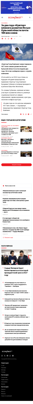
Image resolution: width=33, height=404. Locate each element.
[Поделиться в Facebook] (2, 38)
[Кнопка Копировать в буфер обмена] (14, 38)
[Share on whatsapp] (8, 38)
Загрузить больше (16, 164)
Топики (3, 372)
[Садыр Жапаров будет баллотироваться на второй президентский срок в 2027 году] (16, 257)
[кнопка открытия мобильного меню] (2, 17)
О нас (2, 365)
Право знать (4, 379)
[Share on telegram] (11, 38)
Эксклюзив (4, 126)
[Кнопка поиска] (30, 18)
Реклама (3, 367)
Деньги (3, 389)
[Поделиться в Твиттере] (5, 38)
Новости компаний (6, 396)
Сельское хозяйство (6, 125)
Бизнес (3, 384)
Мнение (3, 393)
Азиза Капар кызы (5, 36)
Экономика (4, 114)
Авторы (3, 370)
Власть (3, 391)
